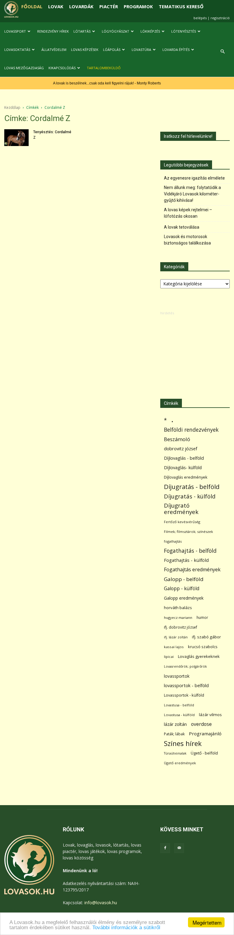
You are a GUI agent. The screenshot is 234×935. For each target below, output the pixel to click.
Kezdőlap (12, 107)
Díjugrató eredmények (181, 508)
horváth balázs (178, 607)
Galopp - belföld (184, 579)
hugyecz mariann (178, 617)
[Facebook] (165, 848)
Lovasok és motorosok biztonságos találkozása (187, 239)
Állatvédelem (53, 49)
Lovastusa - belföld (179, 705)
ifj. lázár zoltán (176, 637)
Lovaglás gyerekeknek (199, 656)
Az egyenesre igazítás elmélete (194, 178)
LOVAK (55, 6)
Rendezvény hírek (53, 31)
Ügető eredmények (180, 763)
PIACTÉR (108, 6)
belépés (200, 18)
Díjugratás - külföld (189, 496)
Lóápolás (111, 49)
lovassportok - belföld (186, 685)
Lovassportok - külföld (184, 695)
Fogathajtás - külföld (186, 560)
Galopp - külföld (181, 588)
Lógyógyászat (115, 31)
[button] (222, 52)
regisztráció (220, 18)
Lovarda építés (176, 49)
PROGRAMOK (138, 6)
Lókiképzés (150, 31)
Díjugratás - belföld (191, 487)
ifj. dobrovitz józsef (180, 627)
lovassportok (177, 676)
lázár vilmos (210, 714)
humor (202, 617)
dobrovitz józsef (180, 448)
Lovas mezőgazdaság (24, 68)
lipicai (169, 656)
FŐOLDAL (31, 6)
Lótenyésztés (183, 31)
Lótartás (81, 31)
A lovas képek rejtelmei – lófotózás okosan (188, 213)
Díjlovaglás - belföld (184, 458)
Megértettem (207, 922)
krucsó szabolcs (203, 646)
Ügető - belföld (204, 753)
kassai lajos (174, 646)
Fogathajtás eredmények (192, 569)
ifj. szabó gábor (206, 637)
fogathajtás (173, 541)
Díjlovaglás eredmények (185, 477)
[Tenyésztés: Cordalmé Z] (16, 137)
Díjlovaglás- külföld (183, 467)
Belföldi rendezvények (191, 429)
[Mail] (179, 848)
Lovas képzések (84, 49)
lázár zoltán (175, 724)
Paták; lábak (174, 734)
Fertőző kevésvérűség (182, 521)
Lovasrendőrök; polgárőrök (185, 666)
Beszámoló (177, 439)
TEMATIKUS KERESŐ (181, 6)
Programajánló (205, 733)
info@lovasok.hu (100, 902)
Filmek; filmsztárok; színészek (188, 531)
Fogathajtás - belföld (190, 551)
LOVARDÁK (81, 6)
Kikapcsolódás (62, 68)
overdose (201, 724)
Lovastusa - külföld (179, 714)
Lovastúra (141, 49)
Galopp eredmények (184, 598)
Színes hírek (183, 743)
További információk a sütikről (126, 927)
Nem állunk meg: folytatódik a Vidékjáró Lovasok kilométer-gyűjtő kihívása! (192, 194)
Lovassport (15, 31)
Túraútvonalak (175, 753)
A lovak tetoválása (181, 227)
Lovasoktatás (17, 49)
